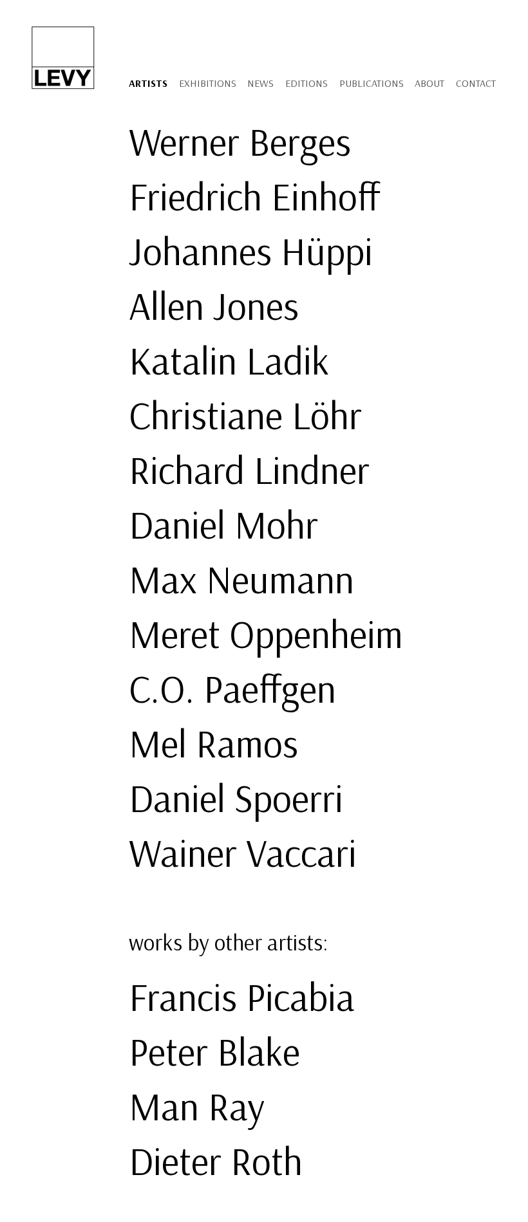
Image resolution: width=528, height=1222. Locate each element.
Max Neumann (241, 579)
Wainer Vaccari (243, 852)
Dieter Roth (216, 1160)
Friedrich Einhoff (254, 196)
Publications (371, 83)
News (260, 83)
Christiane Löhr (245, 415)
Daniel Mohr (223, 524)
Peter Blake (214, 1051)
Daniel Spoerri (236, 797)
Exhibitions (207, 83)
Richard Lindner (249, 469)
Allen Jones (214, 305)
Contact (476, 83)
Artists (148, 83)
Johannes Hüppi (251, 251)
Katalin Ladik (229, 360)
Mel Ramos (213, 743)
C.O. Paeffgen (232, 688)
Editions (306, 83)
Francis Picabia (242, 996)
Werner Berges (240, 141)
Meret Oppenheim (266, 633)
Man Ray (197, 1106)
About (429, 83)
